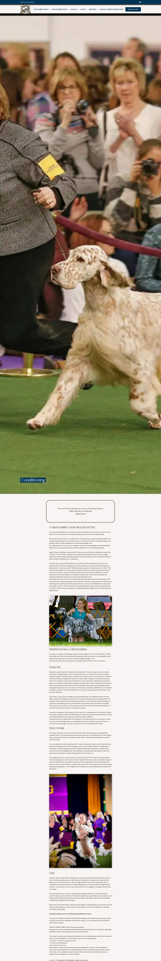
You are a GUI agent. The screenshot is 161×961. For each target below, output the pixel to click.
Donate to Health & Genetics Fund (111, 9)
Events (83, 9)
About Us (74, 9)
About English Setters (40, 9)
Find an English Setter (59, 9)
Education (92, 9)
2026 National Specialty (27, 2)
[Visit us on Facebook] (140, 2)
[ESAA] (25, 9)
